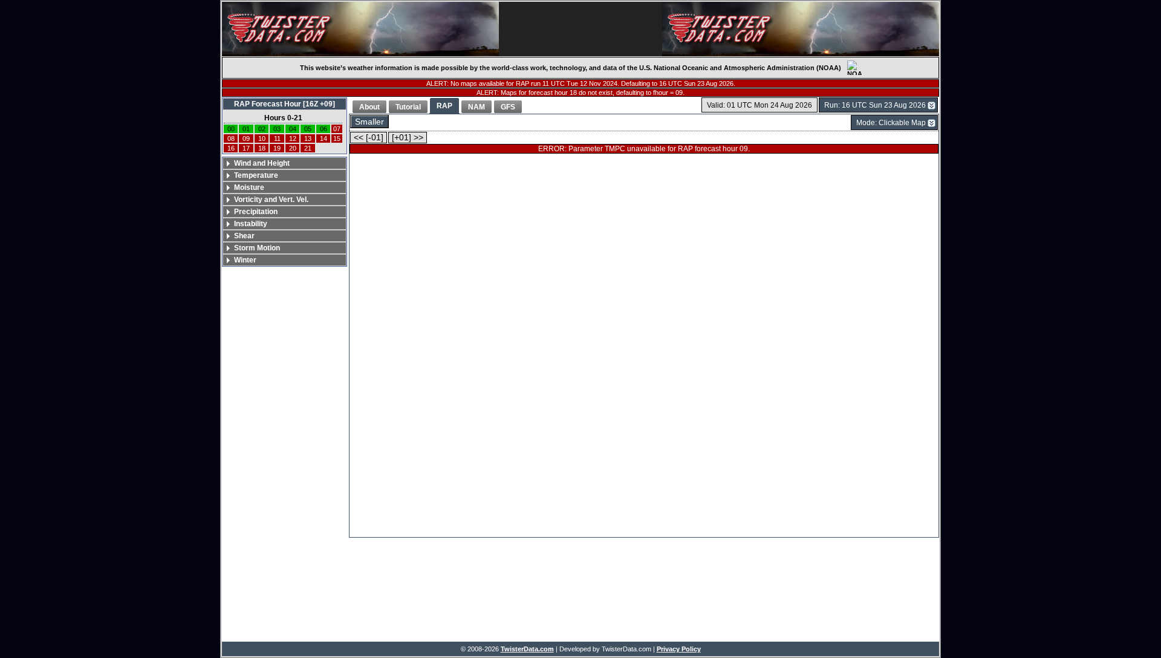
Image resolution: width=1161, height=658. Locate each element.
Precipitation (256, 211)
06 (323, 128)
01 (246, 128)
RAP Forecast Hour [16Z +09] (284, 104)
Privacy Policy (679, 649)
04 (292, 128)
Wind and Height (262, 163)
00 (231, 128)
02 (261, 128)
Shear (244, 236)
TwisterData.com (527, 649)
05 (307, 128)
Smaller (369, 121)
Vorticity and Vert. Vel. (271, 199)
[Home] (360, 29)
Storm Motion (257, 248)
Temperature (256, 175)
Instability (250, 224)
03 (277, 128)
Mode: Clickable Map (891, 123)
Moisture (249, 187)
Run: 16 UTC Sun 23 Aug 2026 (875, 105)
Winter (245, 260)
